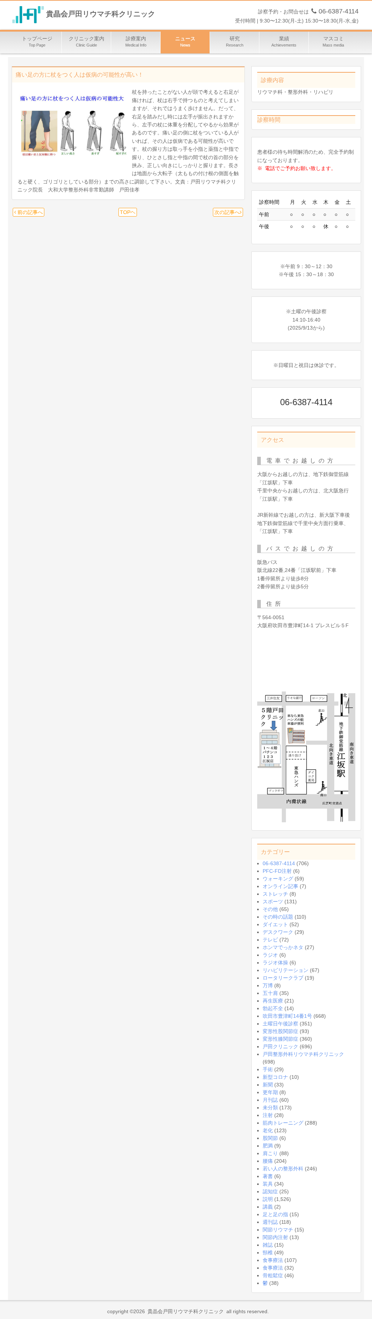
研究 (234, 41)
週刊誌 (270, 1222)
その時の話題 (278, 917)
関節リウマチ (278, 1230)
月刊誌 (270, 1100)
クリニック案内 (86, 41)
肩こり (270, 1153)
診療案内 (135, 41)
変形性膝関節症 (280, 1039)
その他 (270, 909)
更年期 (270, 1092)
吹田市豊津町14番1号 (287, 1016)
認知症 (270, 1191)
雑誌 (268, 1245)
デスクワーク (278, 932)
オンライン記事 (280, 886)
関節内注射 (275, 1237)
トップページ (37, 41)
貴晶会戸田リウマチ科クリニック (100, 14)
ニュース (185, 41)
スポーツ (273, 901)
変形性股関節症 (280, 1031)
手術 (268, 1069)
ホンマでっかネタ (283, 947)
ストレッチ (275, 894)
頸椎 (268, 1252)
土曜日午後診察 (280, 1023)
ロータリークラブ (283, 978)
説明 (268, 1199)
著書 (268, 1176)
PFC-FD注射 (277, 871)
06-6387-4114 (279, 863)
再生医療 (273, 1001)
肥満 (268, 1146)
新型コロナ (275, 1077)
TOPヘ (128, 212)
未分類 (270, 1107)
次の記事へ (227, 212)
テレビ (270, 940)
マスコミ (333, 41)
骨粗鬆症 (273, 1275)
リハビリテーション (285, 970)
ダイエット (275, 924)
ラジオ (270, 955)
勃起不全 (273, 1008)
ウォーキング (278, 879)
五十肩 (270, 993)
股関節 (270, 1138)
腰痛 (268, 1161)
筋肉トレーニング (283, 1123)
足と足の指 (275, 1214)
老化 (268, 1130)
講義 (268, 1207)
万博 (268, 985)
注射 (268, 1115)
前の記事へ (29, 212)
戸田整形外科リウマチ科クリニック (303, 1054)
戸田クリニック (280, 1046)
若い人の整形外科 (283, 1168)
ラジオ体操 (275, 962)
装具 (268, 1184)
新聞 (268, 1085)
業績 (283, 41)
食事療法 (273, 1260)
